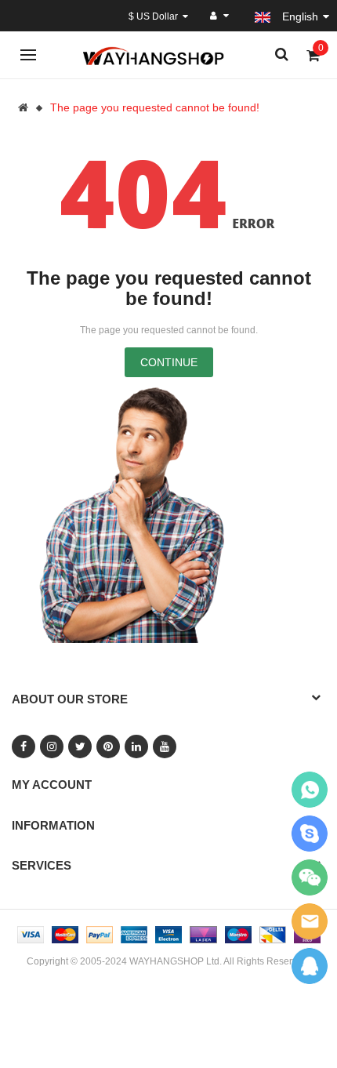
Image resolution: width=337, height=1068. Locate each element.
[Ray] (309, 789)
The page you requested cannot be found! (154, 107)
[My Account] (219, 15)
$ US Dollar (156, 16)
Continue (168, 362)
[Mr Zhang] (309, 965)
